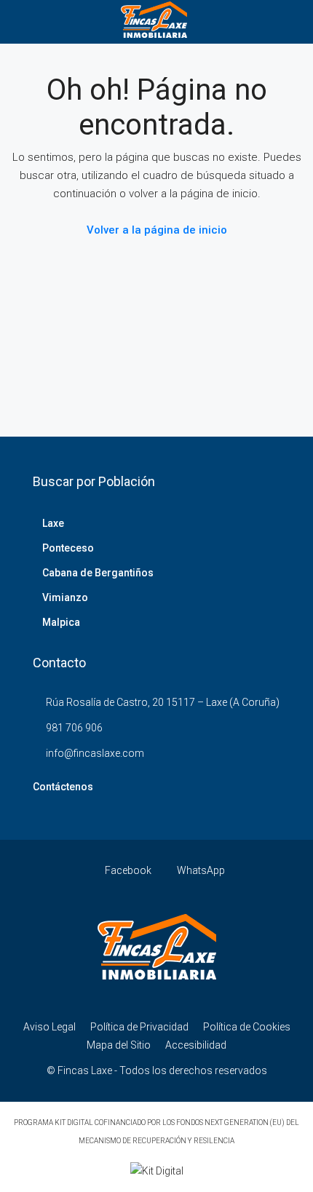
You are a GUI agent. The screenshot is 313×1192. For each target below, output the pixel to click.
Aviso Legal (49, 1027)
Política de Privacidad (139, 1027)
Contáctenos (63, 786)
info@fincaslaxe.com (95, 753)
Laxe (53, 523)
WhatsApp (200, 870)
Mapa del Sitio (119, 1045)
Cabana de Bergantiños (98, 573)
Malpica (61, 622)
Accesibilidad (195, 1045)
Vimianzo (65, 597)
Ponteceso (68, 548)
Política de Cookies (246, 1027)
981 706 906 (74, 728)
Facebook (127, 870)
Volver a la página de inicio (157, 230)
